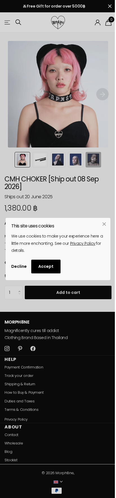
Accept (45, 266)
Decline (19, 266)
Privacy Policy (82, 243)
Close (104, 224)
